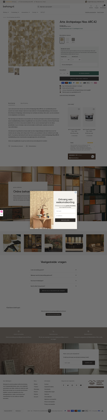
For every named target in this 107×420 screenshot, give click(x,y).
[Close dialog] (75, 192)
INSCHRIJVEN (65, 220)
